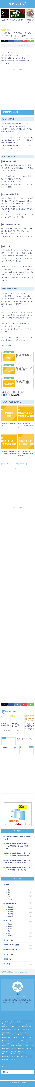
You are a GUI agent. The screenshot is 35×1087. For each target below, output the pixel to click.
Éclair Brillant (16, 1026)
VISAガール (6, 1026)
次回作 (31, 1048)
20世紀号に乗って (7, 1021)
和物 (12, 1045)
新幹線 (14, 1048)
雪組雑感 (19, 911)
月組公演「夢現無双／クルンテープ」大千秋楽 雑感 (25, 454)
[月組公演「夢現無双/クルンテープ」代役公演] (9, 449)
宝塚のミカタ (29, 1045)
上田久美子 (16, 1043)
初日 (4, 463)
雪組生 (19, 928)
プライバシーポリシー (14, 1082)
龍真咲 (13, 1059)
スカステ (23, 1032)
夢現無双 (10, 463)
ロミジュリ (6, 1043)
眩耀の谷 (21, 1051)
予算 (23, 1043)
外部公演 (19, 1045)
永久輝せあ (13, 1051)
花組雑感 (19, 907)
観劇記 (3, 29)
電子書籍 (28, 1056)
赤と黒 (23, 1053)
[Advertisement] (17, 88)
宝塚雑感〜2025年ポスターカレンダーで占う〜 (18, 838)
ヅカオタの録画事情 (18, 945)
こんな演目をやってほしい (9, 1029)
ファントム (18, 1037)
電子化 (20, 1056)
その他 (19, 899)
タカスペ (5, 1034)
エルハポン (6, 1032)
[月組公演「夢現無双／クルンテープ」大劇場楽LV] (26, 421)
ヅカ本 (14, 1034)
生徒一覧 (18, 921)
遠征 (13, 1056)
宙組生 (19, 933)
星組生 (19, 931)
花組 (19, 887)
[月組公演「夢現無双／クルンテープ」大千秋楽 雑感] (26, 449)
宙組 (19, 896)
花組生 (19, 924)
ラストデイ (6, 1040)
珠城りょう (23, 463)
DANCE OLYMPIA (27, 1021)
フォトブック (27, 1037)
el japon (5, 1024)
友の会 (5, 1045)
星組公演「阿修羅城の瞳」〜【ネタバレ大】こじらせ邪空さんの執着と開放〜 (18, 854)
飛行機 (5, 1059)
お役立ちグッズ (27, 1026)
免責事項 (24, 1082)
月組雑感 (19, 909)
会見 (30, 1043)
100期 (18, 1021)
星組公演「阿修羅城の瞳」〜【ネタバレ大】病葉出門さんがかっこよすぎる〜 (18, 869)
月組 (16, 463)
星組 (19, 894)
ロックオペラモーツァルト (19, 1040)
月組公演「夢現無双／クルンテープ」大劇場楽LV (25, 425)
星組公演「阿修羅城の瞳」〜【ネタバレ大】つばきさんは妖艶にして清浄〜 (18, 862)
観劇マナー (6, 1053)
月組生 (19, 926)
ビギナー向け (18, 954)
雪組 (19, 892)
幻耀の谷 (5, 1048)
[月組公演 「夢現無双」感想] (9, 421)
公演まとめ (18, 940)
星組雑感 (19, 914)
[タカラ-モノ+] (17, 6)
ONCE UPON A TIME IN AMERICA (19, 1024)
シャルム (15, 1032)
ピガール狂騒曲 (7, 1037)
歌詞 (5, 1051)
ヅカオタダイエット (18, 949)
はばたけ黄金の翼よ (24, 1029)
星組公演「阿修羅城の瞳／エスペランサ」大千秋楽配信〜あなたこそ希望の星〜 (17, 846)
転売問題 (5, 1056)
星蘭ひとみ (22, 1048)
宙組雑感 (19, 916)
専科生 (19, 935)
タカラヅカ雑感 (18, 903)
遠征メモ (18, 959)
